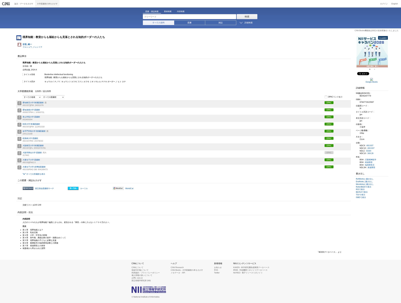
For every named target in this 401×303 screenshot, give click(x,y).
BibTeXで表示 (362, 192)
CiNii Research (177, 267)
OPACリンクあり (335, 97)
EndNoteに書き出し (364, 181)
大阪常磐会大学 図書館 (32, 153)
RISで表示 (360, 189)
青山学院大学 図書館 (31, 117)
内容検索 (181, 11)
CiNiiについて (137, 267)
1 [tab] (371, 69)
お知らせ (218, 267)
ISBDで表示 (361, 197)
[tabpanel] (372, 51)
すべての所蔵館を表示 (35, 174)
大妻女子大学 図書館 (31, 160)
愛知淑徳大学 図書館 (31, 110)
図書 (189, 22)
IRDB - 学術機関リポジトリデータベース (250, 270)
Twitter (217, 273)
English (394, 4)
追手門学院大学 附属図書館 (34, 131)
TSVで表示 (360, 195)
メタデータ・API (178, 273)
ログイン (384, 4)
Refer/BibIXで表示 (363, 187)
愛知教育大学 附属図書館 (33, 103)
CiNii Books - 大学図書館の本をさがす (187, 270)
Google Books (372, 82)
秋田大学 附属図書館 (31, 124)
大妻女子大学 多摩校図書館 (34, 167)
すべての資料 (158, 22)
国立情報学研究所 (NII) (141, 280)
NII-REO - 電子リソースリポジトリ (248, 273)
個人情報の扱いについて (142, 275)
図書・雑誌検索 (152, 11)
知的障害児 (369, 165)
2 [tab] (375, 69)
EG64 (368, 151)
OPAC (329, 103)
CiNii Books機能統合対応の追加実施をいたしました (376, 30)
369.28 (370, 153)
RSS (216, 270)
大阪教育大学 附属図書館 (33, 145)
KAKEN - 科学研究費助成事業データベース (251, 267)
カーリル (84, 188)
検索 (247, 16)
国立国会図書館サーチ (44, 188)
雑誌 (221, 22)
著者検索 (168, 11)
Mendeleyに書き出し (365, 184)
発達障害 (368, 162)
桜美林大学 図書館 (30, 138)
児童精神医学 (370, 160)
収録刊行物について (140, 270)
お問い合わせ (137, 278)
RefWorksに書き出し (365, 179)
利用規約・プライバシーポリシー (146, 273)
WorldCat (129, 188)
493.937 (369, 145)
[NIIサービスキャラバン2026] (372, 51)
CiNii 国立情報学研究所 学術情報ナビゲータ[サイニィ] (6, 4)
